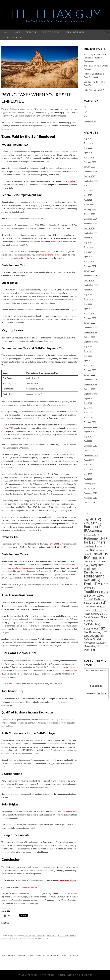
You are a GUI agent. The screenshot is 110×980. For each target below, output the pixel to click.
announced (9, 825)
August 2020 (89, 432)
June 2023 (88, 299)
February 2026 (90, 162)
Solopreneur (25, 939)
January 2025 (89, 214)
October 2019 (89, 451)
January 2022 (89, 375)
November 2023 (90, 276)
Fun (85, 112)
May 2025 (88, 195)
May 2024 (88, 252)
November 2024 (90, 224)
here (29, 684)
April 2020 (88, 441)
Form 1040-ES (55, 544)
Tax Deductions (95, 633)
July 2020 (88, 436)
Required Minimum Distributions (94, 568)
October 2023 (89, 280)
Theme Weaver (84, 975)
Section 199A (62, 935)
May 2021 (88, 413)
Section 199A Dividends (96, 599)
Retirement (51, 935)
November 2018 (90, 498)
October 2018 (89, 503)
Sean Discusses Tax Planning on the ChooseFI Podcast (53, 955)
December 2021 (90, 380)
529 (99, 523)
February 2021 (90, 422)
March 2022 (89, 365)
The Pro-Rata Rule (13, 37)
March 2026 (89, 157)
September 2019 (91, 455)
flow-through (90, 546)
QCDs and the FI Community (14, 955)
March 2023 (89, 313)
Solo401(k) (14, 939)
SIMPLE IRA (99, 613)
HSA (92, 550)
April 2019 (88, 479)
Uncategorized (90, 121)
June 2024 (88, 247)
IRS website (68, 547)
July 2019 (88, 465)
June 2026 (88, 143)
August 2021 (89, 399)
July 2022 (88, 346)
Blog (17, 32)
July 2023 (88, 294)
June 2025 (88, 190)
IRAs (88, 557)
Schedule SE (56, 242)
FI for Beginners (38, 935)
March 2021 (89, 417)
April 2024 (88, 257)
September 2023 (91, 285)
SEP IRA (97, 609)
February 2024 (90, 266)
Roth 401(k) (92, 580)
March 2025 (89, 205)
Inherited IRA (99, 553)
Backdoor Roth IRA (95, 528)
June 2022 (88, 351)
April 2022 (88, 361)
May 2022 (88, 356)
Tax (11, 935)
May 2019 (88, 474)
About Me (31, 32)
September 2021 (91, 394)
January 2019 (89, 488)
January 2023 (89, 323)
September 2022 (91, 342)
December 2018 (90, 493)
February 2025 (90, 209)
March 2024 (89, 261)
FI (85, 107)
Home (6, 32)
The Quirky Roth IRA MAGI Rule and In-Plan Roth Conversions (95, 57)
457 (95, 523)
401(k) (95, 519)
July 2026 (88, 138)
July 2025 (88, 186)
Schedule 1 (21, 258)
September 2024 (91, 233)
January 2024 (89, 271)
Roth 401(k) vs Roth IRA (94, 90)
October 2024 (89, 228)
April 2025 (88, 200)
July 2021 (88, 403)
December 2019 (90, 446)
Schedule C (72, 181)
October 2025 (89, 176)
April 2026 (88, 153)
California (27, 935)
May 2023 (88, 304)
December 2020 (90, 427)
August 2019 (89, 460)
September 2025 (91, 181)
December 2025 (90, 172)
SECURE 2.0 (92, 602)
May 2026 (88, 148)
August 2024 (89, 238)
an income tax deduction (52, 255)
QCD (95, 558)
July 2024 (88, 242)
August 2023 (89, 290)
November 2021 (90, 384)
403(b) (88, 523)
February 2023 (90, 318)
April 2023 (88, 309)
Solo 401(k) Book (75, 32)
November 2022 (90, 332)
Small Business (92, 617)
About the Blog (51, 32)
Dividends (87, 535)
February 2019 (90, 484)
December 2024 (90, 219)
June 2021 (88, 408)
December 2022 (90, 328)
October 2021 (89, 389)
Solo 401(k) (70, 811)
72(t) (87, 519)
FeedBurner (102, 693)
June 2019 (88, 469)
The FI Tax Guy (55, 13)
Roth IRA (92, 584)
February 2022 (90, 370)
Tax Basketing (92, 632)
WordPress (48, 975)
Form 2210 (8, 428)
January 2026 (89, 167)
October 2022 (89, 337)
